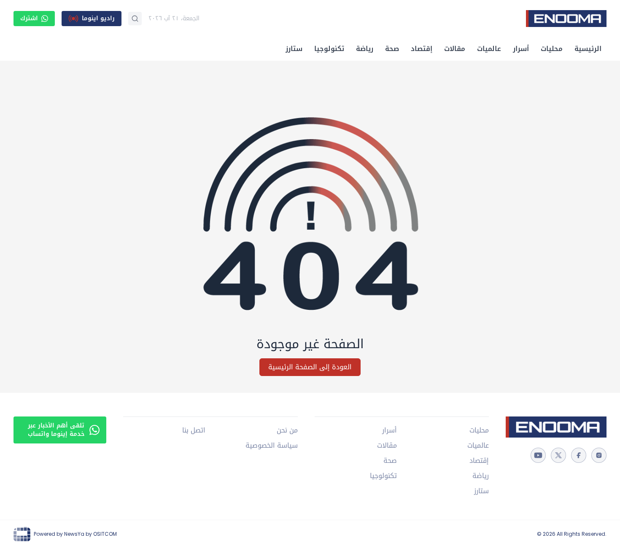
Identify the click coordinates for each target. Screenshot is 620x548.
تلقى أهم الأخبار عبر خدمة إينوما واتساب (56, 430)
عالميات (489, 48)
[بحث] (135, 18)
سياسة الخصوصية (271, 446)
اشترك (29, 18)
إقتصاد (421, 48)
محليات (552, 48)
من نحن (287, 430)
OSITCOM (105, 533)
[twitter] (558, 455)
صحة (392, 48)
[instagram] (599, 455)
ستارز (294, 48)
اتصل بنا (193, 430)
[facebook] (578, 455)
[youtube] (538, 455)
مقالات (454, 48)
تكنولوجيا (329, 48)
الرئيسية (587, 48)
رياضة (364, 48)
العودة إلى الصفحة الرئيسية (310, 366)
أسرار (521, 48)
